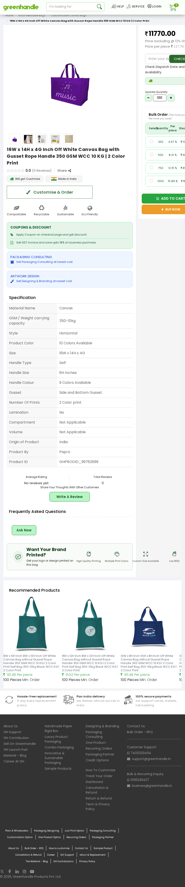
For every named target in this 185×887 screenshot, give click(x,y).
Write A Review (69, 496)
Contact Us (136, 726)
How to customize (59, 848)
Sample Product (103, 848)
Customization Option (20, 837)
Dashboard (94, 782)
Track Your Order (99, 776)
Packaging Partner (100, 754)
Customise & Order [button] (52, 192)
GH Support (12, 732)
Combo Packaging (59, 747)
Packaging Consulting (94, 734)
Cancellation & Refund (28, 855)
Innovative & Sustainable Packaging (55, 758)
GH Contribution (16, 738)
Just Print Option (74, 830)
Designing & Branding (102, 726)
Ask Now (24, 530)
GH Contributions (63, 861)
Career (51, 855)
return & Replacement (93, 855)
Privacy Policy (87, 861)
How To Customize (100, 770)
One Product (96, 742)
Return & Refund (99, 798)
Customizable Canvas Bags (69, 15)
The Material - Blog (37, 861)
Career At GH (14, 761)
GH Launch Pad (15, 749)
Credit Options (97, 760)
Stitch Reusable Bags (31, 15)
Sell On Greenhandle (20, 743)
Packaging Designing (46, 830)
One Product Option (49, 837)
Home (9, 15)
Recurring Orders (99, 748)
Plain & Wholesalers (16, 830)
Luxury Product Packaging (56, 739)
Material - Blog (15, 755)
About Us (11, 726)
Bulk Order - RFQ (140, 732)
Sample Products (58, 768)
